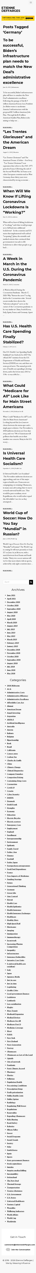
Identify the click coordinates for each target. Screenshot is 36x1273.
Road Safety (12, 1123)
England (10, 831)
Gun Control (12, 896)
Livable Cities (12, 990)
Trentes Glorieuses (14, 1191)
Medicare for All (18, 411)
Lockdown (14, 217)
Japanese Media (13, 976)
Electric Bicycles (13, 818)
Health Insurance (14, 910)
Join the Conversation (20, 1250)
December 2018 (13, 649)
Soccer (9, 1133)
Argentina (11, 716)
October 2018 (12, 656)
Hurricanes (11, 927)
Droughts (11, 808)
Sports (9, 1157)
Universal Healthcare (15, 1201)
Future (10, 882)
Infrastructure (15, 87)
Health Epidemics (14, 906)
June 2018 (11, 670)
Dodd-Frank (12, 804)
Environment (12, 842)
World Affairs (12, 1214)
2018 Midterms (13, 685)
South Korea (12, 1150)
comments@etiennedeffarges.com (19, 1245)
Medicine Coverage (15, 1027)
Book (9, 743)
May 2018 (11, 673)
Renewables (12, 1112)
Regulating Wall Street (16, 1106)
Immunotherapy (13, 937)
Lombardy (11, 1000)
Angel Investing (13, 713)
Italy (9, 970)
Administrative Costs (16, 692)
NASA (9, 1034)
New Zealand (12, 1041)
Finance (10, 855)
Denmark (11, 801)
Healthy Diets (12, 920)
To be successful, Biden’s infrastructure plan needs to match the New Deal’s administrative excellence (17, 61)
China (9, 763)
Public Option (12, 1099)
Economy (11, 811)
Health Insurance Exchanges (18, 913)
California (11, 750)
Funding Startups (14, 879)
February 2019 (13, 643)
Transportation (13, 1187)
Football (10, 859)
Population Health (14, 1082)
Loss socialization (14, 1004)
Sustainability (12, 1174)
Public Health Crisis (15, 1095)
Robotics (10, 1126)
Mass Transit (12, 1010)
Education (16, 152)
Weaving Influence (21, 1263)
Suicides (10, 1167)
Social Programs (13, 1136)
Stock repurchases (14, 1163)
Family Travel (12, 848)
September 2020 (13, 609)
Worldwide (11, 1221)
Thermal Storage (14, 1184)
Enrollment (11, 835)
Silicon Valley (12, 1129)
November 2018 (13, 653)
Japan (9, 973)
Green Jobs (11, 893)
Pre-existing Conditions (17, 1085)
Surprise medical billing (16, 1170)
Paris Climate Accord (16, 1068)
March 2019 (12, 639)
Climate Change (13, 767)
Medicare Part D (14, 1024)
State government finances (18, 1160)
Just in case (11, 980)
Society (10, 1143)
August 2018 (12, 663)
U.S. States (11, 1197)
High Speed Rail (13, 923)
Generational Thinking (16, 886)
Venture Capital (13, 1204)
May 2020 (11, 615)
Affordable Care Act (15, 702)
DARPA (10, 797)
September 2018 (13, 660)
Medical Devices (13, 1017)
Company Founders (15, 774)
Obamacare (11, 1051)
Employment (12, 828)
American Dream (14, 709)
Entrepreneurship (14, 838)
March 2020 (12, 622)
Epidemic (11, 845)
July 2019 (11, 629)
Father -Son (12, 852)
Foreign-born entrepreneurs (18, 865)
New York (11, 1038)
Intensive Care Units (15, 960)
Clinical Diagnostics (15, 770)
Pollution (10, 1078)
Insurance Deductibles (16, 957)
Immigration (12, 933)
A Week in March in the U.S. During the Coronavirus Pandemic (17, 269)
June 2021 (11, 595)
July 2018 (11, 666)
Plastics (10, 1075)
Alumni (10, 706)
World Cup (14, 539)
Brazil (9, 747)
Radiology (11, 1102)
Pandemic (11, 1065)
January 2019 (12, 646)
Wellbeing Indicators (15, 1211)
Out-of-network (13, 1061)
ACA (14, 347)
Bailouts (10, 733)
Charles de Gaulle (14, 760)
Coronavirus (16, 284)
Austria (10, 729)
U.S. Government (14, 1194)
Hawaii (10, 899)
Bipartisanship (13, 740)
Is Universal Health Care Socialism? (14, 458)
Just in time (12, 983)
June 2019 (11, 632)
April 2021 (11, 598)
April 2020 (11, 619)
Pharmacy (11, 1072)
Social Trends (12, 1140)
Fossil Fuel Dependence (16, 869)
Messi (9, 1031)
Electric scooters (14, 821)
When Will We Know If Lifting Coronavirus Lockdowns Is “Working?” (17, 201)
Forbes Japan (12, 862)
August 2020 (12, 612)
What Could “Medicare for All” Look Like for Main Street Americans (17, 396)
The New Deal (13, 1180)
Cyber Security (13, 794)
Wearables (11, 1208)
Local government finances (18, 993)
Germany (11, 889)
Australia (10, 726)
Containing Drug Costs (16, 781)
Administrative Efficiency (17, 695)
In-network (11, 940)
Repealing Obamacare (16, 1116)
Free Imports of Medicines (18, 876)
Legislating (11, 987)
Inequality (11, 950)
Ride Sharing (12, 1119)
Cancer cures (12, 753)
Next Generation (14, 1044)
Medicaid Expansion (15, 1014)
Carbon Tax (12, 757)
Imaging (10, 930)
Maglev (10, 1007)
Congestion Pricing (15, 777)
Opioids (10, 1058)
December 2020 (13, 602)
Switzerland (12, 1177)
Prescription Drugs (15, 1089)
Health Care (18, 468)
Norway (10, 1048)
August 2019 (12, 626)
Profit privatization (15, 1092)
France (10, 872)
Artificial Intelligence (16, 723)
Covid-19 (10, 787)
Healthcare (11, 916)
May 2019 (11, 636)
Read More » (7, 127)
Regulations (12, 1109)
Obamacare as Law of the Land (20, 1055)
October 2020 (12, 605)
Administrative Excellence (18, 699)
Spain (9, 1153)
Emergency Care (14, 825)
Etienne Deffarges (11, 9)
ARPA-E (10, 719)
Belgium (10, 736)
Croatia (10, 791)
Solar (9, 1146)
